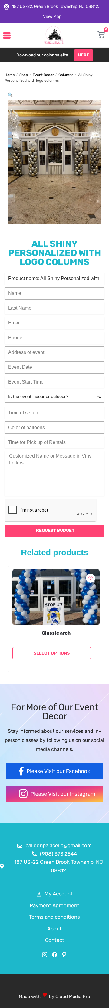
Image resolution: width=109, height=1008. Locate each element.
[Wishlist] (90, 578)
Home (10, 75)
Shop (23, 75)
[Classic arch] (56, 597)
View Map (52, 16)
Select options (52, 653)
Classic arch (56, 633)
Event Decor (43, 75)
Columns (65, 75)
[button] (10, 95)
